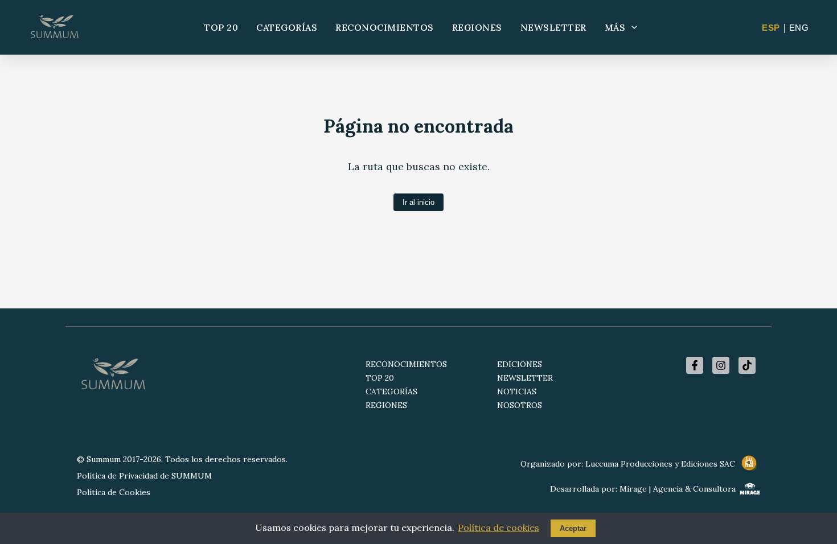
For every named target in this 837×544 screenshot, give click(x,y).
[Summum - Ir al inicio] (54, 27)
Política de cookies (498, 527)
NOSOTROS (519, 405)
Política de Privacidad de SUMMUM (144, 476)
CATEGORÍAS (286, 27)
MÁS (615, 27)
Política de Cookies (113, 492)
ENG (799, 27)
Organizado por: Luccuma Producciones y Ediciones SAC (627, 464)
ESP (771, 27)
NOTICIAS (516, 391)
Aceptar (573, 528)
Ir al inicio (418, 202)
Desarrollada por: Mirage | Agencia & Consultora (643, 489)
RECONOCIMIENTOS (384, 27)
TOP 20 (221, 27)
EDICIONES (519, 364)
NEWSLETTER (553, 27)
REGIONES (477, 27)
